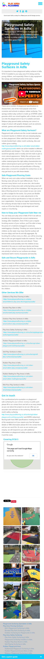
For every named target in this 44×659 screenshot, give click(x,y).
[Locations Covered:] (2, 3)
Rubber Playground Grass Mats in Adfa (19, 651)
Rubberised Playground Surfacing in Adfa (19, 648)
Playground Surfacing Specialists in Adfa (17, 624)
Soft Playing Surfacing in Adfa (15, 644)
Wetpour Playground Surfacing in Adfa (18, 653)
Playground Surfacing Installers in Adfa (18, 639)
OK (33, 456)
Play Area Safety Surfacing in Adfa (17, 637)
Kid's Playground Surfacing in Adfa (17, 628)
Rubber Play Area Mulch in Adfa (16, 642)
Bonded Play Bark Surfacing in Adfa (17, 630)
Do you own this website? (15, 456)
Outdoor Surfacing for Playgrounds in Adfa (20, 633)
